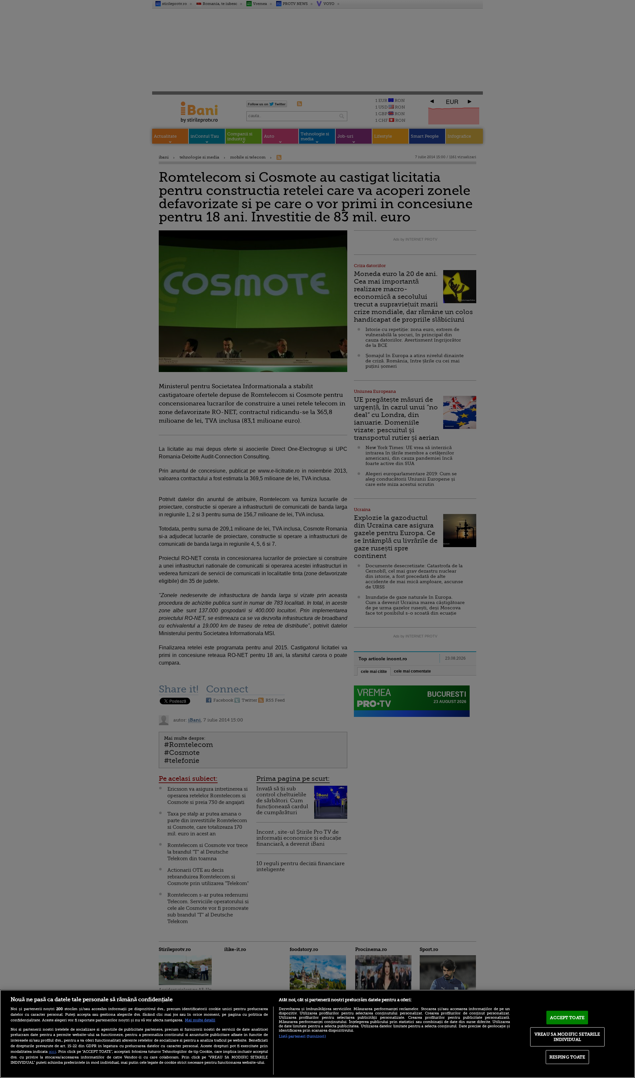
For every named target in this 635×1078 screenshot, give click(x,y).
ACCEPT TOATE (567, 1017)
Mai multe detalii (200, 1020)
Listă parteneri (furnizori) (302, 1036)
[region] (317, 1034)
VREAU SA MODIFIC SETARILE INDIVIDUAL (567, 1037)
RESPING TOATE (567, 1057)
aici (52, 1051)
